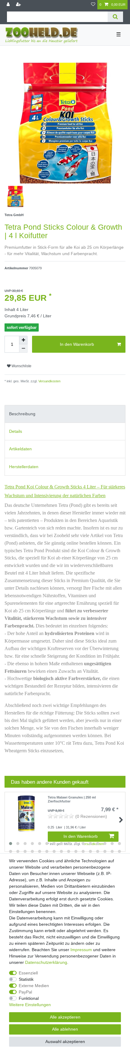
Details (15, 431)
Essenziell (28, 972)
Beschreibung (22, 413)
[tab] (65, 414)
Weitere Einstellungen (30, 1004)
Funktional (29, 998)
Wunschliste (21, 366)
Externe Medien (34, 985)
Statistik (26, 979)
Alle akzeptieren (65, 1017)
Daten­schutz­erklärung (46, 962)
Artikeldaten (20, 448)
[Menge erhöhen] (23, 340)
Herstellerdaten (23, 466)
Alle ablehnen (65, 1029)
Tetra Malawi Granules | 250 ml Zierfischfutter (72, 799)
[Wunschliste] (93, 4)
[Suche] (115, 16)
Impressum (81, 949)
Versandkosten (48, 381)
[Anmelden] (9, 4)
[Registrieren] (19, 4)
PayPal (25, 992)
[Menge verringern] (23, 348)
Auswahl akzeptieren (65, 1041)
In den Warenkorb (77, 344)
